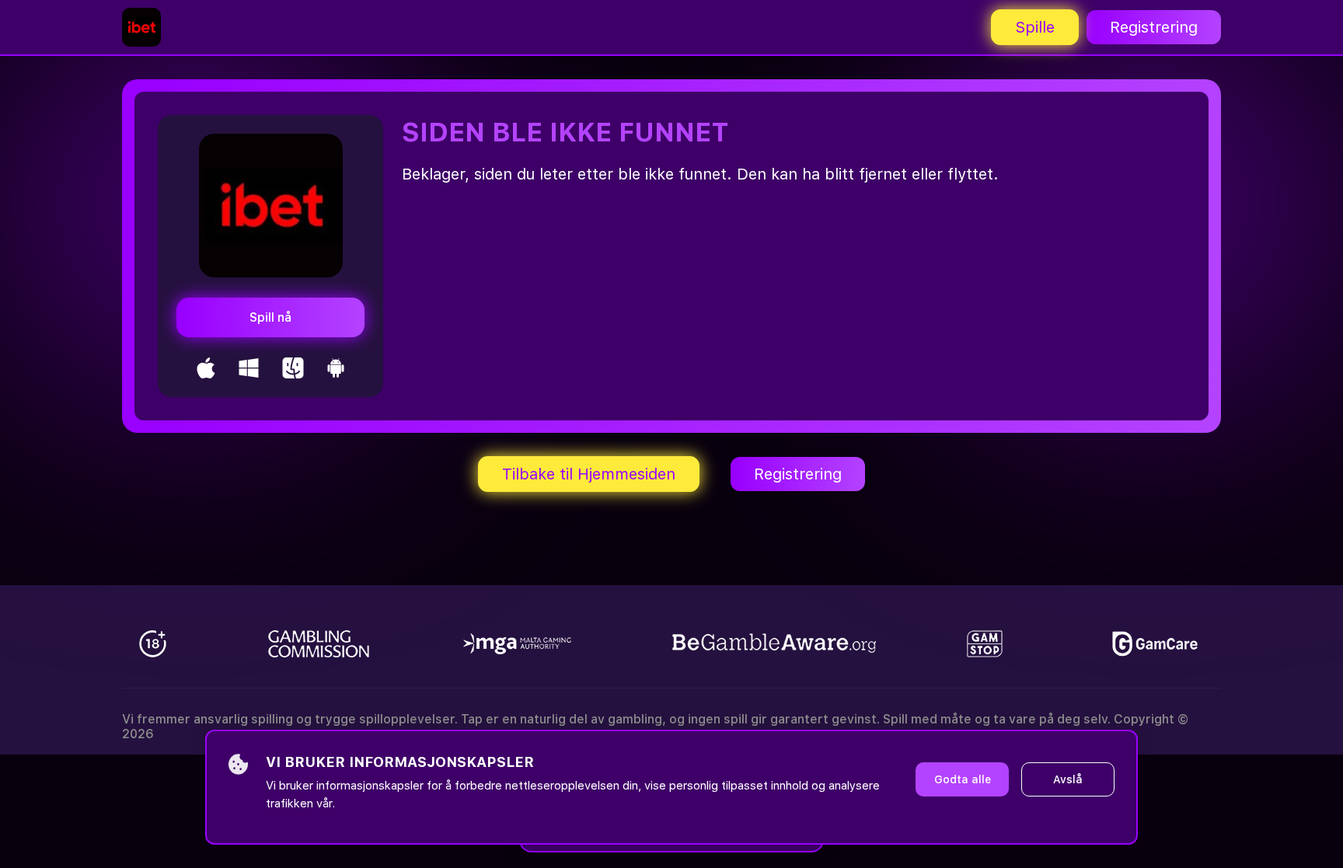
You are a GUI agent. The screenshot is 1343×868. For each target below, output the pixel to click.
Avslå (1068, 779)
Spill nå (270, 317)
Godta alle (962, 779)
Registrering (1154, 27)
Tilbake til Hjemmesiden (588, 474)
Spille (1035, 27)
